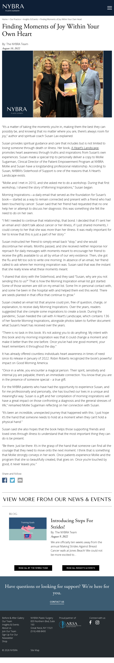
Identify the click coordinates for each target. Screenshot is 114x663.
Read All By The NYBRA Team (33, 568)
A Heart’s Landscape (85, 148)
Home (5, 19)
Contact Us (57, 601)
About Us (6, 627)
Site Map (35, 650)
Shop (4, 641)
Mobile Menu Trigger (109, 8)
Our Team (7, 621)
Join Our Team (9, 631)
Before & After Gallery (13, 617)
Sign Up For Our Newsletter (10, 636)
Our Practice (15, 19)
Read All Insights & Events (81, 568)
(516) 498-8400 (38, 631)
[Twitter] (12, 480)
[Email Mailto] (20, 480)
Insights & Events (30, 19)
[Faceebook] (4, 480)
